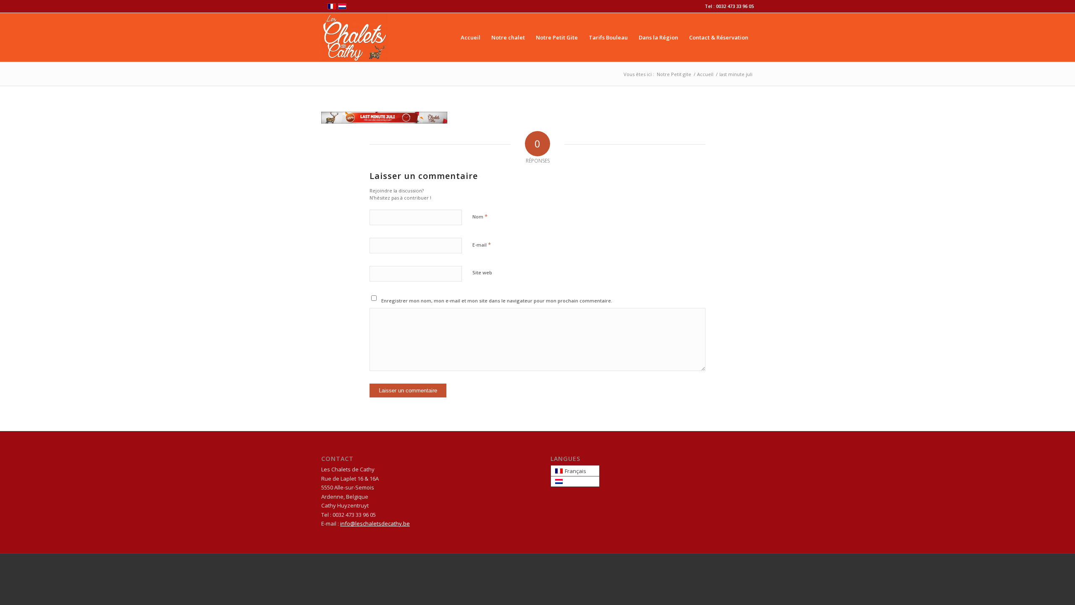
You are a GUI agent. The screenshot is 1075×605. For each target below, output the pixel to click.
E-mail (481, 244)
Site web (482, 272)
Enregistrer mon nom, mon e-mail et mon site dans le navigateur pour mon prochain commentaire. (496, 300)
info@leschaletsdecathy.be (375, 523)
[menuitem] (470, 37)
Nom (480, 216)
